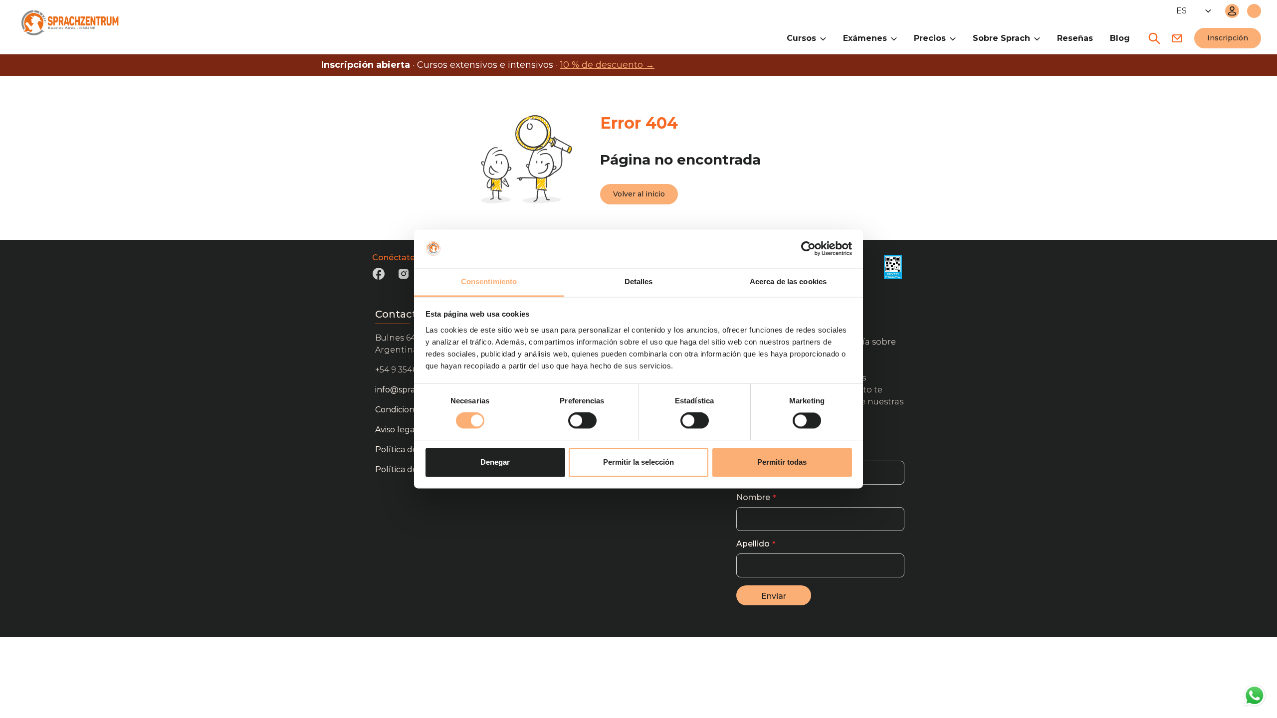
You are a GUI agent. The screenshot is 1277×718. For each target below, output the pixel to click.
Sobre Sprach (1001, 38)
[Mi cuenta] (1232, 11)
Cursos (801, 38)
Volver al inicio (639, 193)
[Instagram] (404, 277)
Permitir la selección (638, 462)
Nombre (753, 497)
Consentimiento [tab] (489, 281)
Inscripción (1227, 37)
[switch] (582, 421)
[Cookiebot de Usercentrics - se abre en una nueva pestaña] (808, 248)
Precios (930, 38)
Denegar (495, 462)
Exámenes (865, 38)
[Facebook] (379, 277)
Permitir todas (782, 462)
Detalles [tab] (639, 281)
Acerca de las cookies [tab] (788, 281)
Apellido (753, 543)
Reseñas (1075, 38)
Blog (1120, 38)
